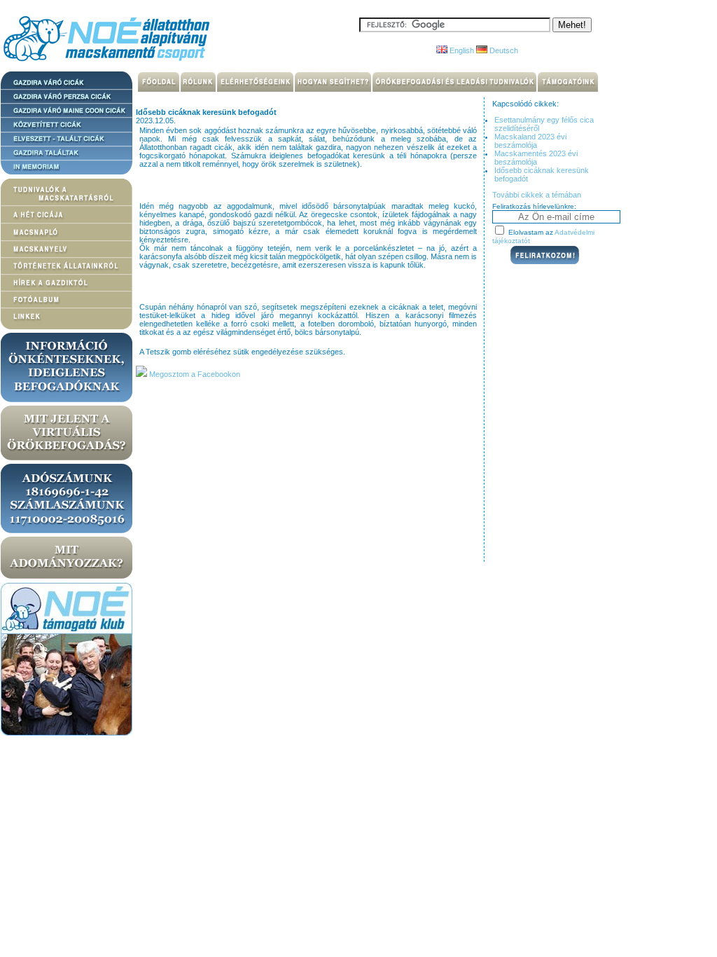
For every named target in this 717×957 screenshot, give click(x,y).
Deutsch (502, 50)
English (460, 50)
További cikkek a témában (536, 195)
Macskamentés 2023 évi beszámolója (536, 157)
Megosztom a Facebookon (193, 374)
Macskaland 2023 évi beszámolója (530, 140)
